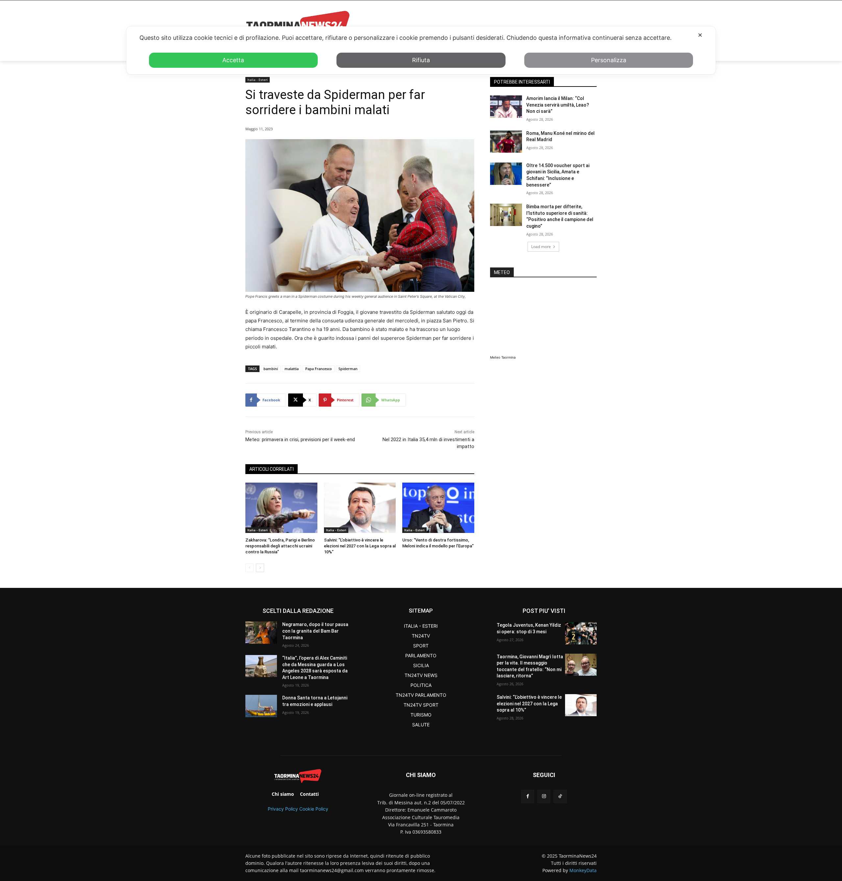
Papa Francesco (318, 368)
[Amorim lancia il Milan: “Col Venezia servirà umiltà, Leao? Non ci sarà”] (506, 106)
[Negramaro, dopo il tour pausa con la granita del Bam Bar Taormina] (261, 632)
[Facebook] (527, 796)
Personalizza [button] (608, 60)
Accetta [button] (233, 60)
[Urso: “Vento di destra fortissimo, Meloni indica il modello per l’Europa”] (438, 508)
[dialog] (421, 50)
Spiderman (348, 368)
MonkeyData (583, 870)
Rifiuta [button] (421, 60)
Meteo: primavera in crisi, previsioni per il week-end (300, 439)
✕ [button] (700, 35)
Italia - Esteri (257, 79)
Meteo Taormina (503, 357)
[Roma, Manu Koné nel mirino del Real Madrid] (506, 141)
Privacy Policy (283, 809)
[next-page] (260, 568)
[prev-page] (249, 568)
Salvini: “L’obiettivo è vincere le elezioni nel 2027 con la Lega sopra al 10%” (360, 546)
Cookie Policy (313, 809)
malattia (292, 368)
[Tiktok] (560, 796)
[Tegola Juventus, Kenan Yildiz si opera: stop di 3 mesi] (581, 633)
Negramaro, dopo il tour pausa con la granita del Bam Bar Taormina (315, 631)
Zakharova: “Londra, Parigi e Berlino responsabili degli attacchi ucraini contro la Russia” (280, 546)
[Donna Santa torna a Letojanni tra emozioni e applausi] (261, 706)
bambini (270, 368)
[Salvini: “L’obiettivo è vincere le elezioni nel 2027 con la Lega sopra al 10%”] (360, 508)
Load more (541, 246)
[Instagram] (543, 796)
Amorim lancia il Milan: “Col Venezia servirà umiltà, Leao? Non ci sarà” (557, 105)
